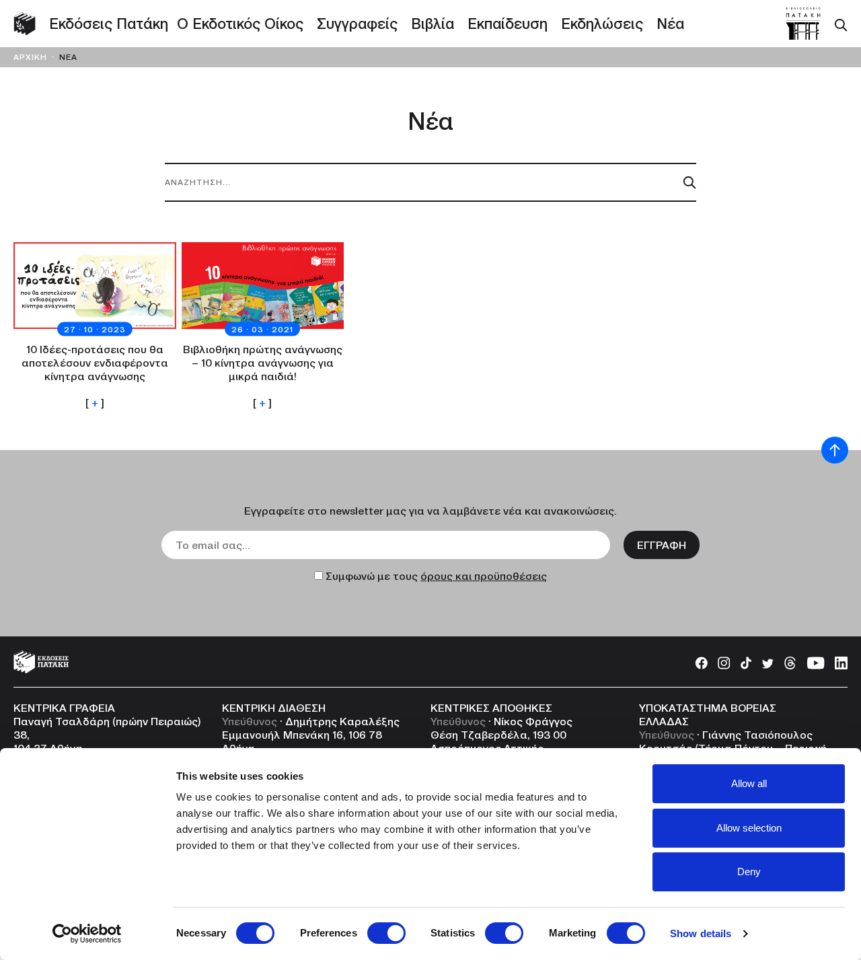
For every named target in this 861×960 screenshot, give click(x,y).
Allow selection (749, 828)
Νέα (670, 23)
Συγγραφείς (357, 23)
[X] (767, 661)
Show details (700, 933)
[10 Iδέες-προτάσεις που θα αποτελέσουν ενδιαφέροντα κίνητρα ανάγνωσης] (94, 326)
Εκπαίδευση (507, 23)
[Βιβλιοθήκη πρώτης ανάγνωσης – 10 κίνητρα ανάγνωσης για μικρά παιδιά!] (263, 326)
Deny (749, 871)
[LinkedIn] (841, 661)
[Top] (835, 450)
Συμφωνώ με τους (436, 576)
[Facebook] (701, 661)
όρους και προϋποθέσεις (483, 576)
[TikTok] (746, 661)
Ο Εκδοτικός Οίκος (240, 23)
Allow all (749, 783)
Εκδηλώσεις (602, 23)
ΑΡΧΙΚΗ (30, 57)
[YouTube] (816, 661)
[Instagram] (724, 661)
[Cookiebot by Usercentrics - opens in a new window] (87, 934)
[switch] (386, 933)
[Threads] (790, 661)
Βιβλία (432, 23)
